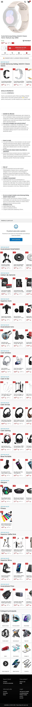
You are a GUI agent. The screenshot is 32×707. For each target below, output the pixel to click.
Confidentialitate (24, 693)
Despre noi (22, 681)
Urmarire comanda (8, 683)
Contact (5, 681)
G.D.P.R (21, 698)
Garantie (5, 693)
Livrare (5, 691)
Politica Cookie (23, 695)
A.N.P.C (21, 696)
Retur (4, 695)
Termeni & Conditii (24, 691)
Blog (21, 683)
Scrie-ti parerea (16, 239)
